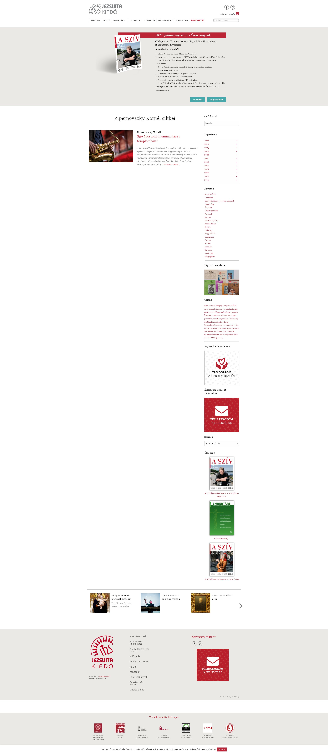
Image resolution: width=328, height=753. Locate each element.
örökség (220, 338)
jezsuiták (208, 319)
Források (208, 214)
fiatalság (230, 309)
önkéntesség (212, 338)
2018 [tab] (206, 169)
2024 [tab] (206, 148)
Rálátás (208, 244)
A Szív (106, 20)
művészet (226, 325)
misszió (219, 325)
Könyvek (95, 20)
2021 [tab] (206, 158)
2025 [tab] (206, 144)
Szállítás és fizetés (140, 661)
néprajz (206, 328)
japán (234, 316)
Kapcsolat (135, 671)
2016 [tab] (206, 176)
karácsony (233, 319)
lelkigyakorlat (223, 322)
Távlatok (208, 250)
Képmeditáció (210, 224)
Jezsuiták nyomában (220, 319)
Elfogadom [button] (221, 749)
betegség (219, 306)
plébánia (213, 328)
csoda (206, 309)
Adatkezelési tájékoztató (136, 642)
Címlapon (209, 198)
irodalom (223, 316)
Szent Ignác (222, 331)
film (235, 309)
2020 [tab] (206, 162)
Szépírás (208, 247)
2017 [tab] (206, 173)
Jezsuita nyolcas (211, 221)
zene (236, 335)
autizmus (212, 306)
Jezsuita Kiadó (105, 9)
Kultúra (208, 227)
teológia (230, 331)
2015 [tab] (206, 180)
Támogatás (197, 20)
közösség (215, 322)
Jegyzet (208, 217)
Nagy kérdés (210, 234)
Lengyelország (210, 325)
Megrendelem (216, 99)
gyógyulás (234, 312)
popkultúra (220, 328)
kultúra (207, 322)
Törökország (223, 335)
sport (215, 331)
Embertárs (119, 20)
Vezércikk (209, 253)
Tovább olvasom (171, 164)
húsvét (214, 316)
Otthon (208, 240)
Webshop (135, 20)
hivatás (207, 315)
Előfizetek (198, 99)
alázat (206, 306)
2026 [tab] (206, 141)
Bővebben (212, 749)
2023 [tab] (206, 151)
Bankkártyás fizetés (136, 683)
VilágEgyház (210, 257)
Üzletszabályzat (138, 676)
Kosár (233, 14)
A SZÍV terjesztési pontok (139, 650)
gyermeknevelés (211, 312)
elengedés (212, 309)
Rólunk (133, 666)
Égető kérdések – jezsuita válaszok (219, 201)
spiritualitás (208, 331)
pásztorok (235, 328)
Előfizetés (149, 20)
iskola (230, 316)
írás (205, 338)
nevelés (234, 325)
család (233, 306)
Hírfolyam (182, 20)
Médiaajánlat (137, 689)
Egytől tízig (209, 204)
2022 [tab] (206, 155)
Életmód (208, 208)
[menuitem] (95, 20)
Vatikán (230, 335)
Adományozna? (138, 636)
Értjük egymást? (211, 211)
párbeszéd (228, 328)
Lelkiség (208, 231)
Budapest (226, 306)
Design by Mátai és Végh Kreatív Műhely (229, 697)
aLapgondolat (210, 194)
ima (218, 316)
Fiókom (224, 14)
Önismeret (209, 237)
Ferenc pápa (221, 309)
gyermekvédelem (224, 312)
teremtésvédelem (211, 335)
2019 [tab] (206, 166)
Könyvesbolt (165, 20)
